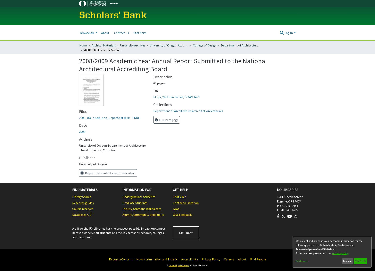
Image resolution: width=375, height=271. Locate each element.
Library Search (81, 197)
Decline (347, 261)
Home (83, 45)
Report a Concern (120, 259)
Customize (302, 261)
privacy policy (340, 253)
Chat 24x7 (179, 197)
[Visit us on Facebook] (278, 216)
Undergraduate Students (138, 197)
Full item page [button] (169, 120)
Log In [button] (288, 33)
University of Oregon (179, 265)
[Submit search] (281, 32)
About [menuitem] (105, 33)
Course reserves (82, 209)
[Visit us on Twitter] (283, 216)
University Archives (132, 45)
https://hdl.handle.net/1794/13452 (176, 97)
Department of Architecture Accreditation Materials (240, 45)
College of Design (205, 45)
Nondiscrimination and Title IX (156, 259)
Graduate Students (134, 203)
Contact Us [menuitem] (121, 33)
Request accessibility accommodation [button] (110, 173)
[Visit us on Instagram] (295, 216)
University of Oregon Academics (169, 45)
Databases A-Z (82, 215)
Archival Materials (104, 45)
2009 (82, 132)
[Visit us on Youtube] (289, 216)
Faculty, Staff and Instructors (141, 209)
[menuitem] (88, 33)
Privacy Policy (211, 259)
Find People (258, 259)
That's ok (360, 261)
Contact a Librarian (186, 203)
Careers (229, 259)
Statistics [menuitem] (140, 33)
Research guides (83, 203)
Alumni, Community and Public (143, 215)
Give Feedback (182, 215)
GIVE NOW (186, 233)
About (242, 259)
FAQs (176, 209)
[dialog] (332, 252)
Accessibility (189, 259)
